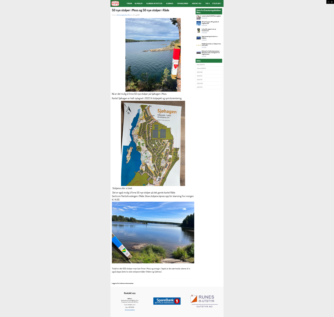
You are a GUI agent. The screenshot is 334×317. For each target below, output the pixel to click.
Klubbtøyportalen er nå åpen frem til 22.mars (211, 44)
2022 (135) (200, 83)
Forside (129, 3)
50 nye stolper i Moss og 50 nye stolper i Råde (140, 10)
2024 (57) (199, 76)
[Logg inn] (331, 1)
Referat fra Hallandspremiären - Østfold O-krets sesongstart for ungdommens (211, 52)
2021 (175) (199, 87)
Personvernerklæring (130, 309)
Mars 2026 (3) (201, 64)
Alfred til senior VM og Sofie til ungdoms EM (210, 22)
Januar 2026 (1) (201, 68)
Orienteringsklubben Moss (124, 15)
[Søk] (328, 1)
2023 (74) (199, 79)
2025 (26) (199, 72)
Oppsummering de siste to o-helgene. (210, 37)
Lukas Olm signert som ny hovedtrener (209, 30)
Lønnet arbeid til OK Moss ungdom (211, 16)
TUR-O (207, 3)
